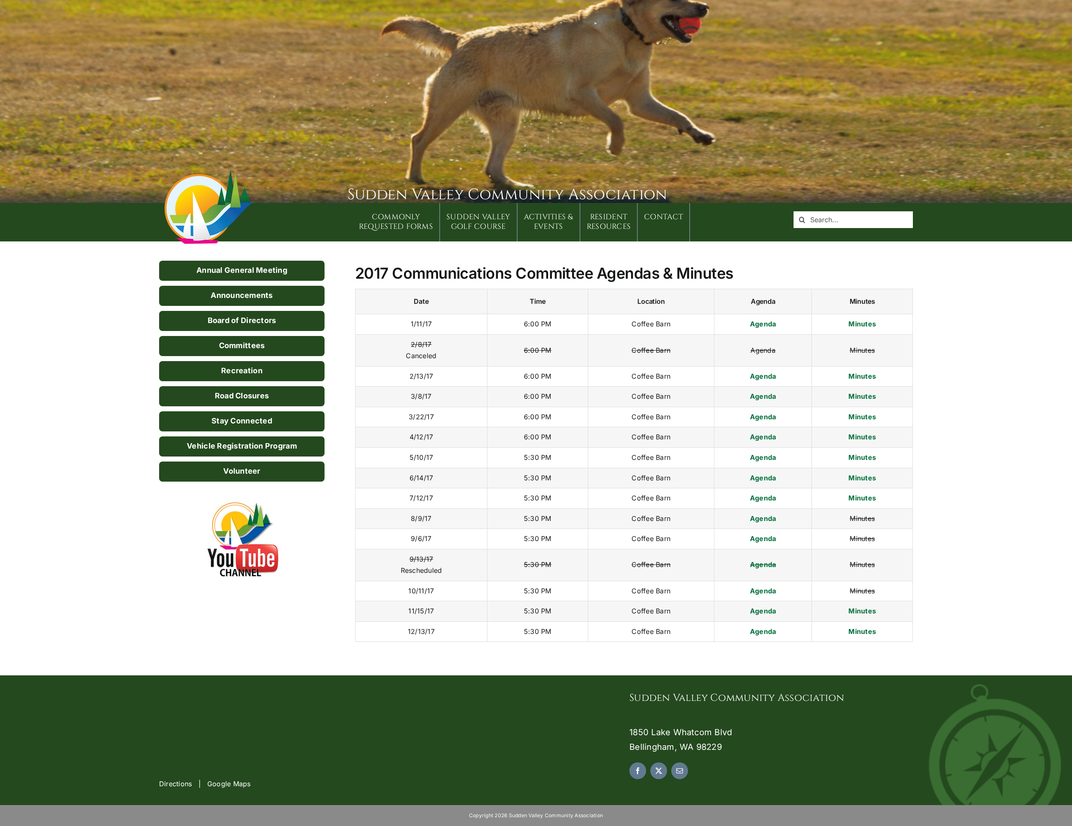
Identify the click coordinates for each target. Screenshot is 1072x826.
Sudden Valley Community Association (507, 195)
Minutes (862, 324)
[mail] (679, 770)
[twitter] (658, 770)
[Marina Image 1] (209, 172)
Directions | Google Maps (205, 784)
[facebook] (637, 770)
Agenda (763, 324)
